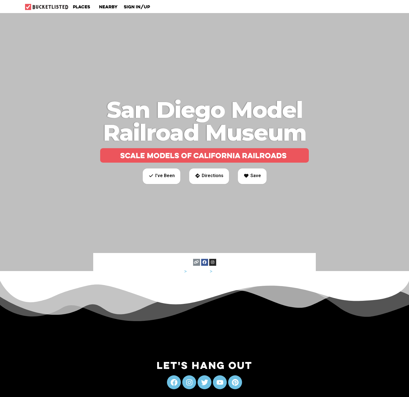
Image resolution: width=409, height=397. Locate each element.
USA (178, 271)
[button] (161, 176)
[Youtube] (220, 382)
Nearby (108, 6)
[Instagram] (212, 262)
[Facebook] (204, 262)
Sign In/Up (137, 6)
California (198, 271)
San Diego (224, 271)
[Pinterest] (235, 382)
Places (81, 6)
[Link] (196, 262)
